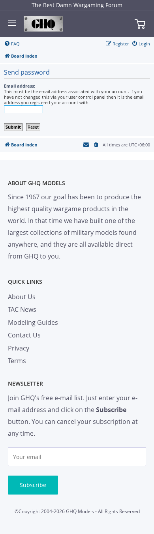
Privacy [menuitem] (18, 348)
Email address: (19, 86)
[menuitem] (12, 44)
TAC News (22, 309)
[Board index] (43, 24)
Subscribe (33, 485)
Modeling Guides (33, 322)
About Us (22, 296)
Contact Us (24, 335)
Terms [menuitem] (17, 360)
